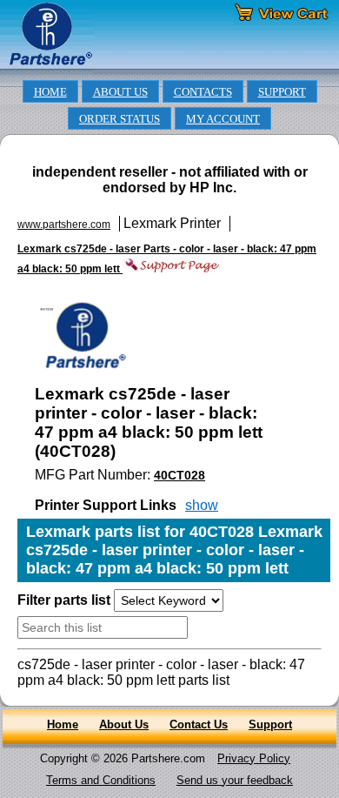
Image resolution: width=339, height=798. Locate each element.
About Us (124, 724)
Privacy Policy (253, 758)
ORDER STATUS (119, 119)
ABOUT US (120, 92)
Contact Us (199, 724)
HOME (50, 92)
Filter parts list (63, 600)
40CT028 (179, 475)
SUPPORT (282, 92)
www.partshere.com (63, 224)
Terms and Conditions (101, 780)
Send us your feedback (234, 780)
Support (270, 724)
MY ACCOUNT (223, 119)
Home (62, 724)
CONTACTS (203, 92)
